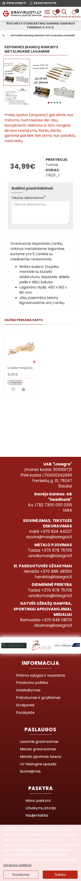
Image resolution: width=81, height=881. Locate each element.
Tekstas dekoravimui (27, 198)
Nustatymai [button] (20, 874)
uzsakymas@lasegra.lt (50, 555)
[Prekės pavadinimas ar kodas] (64, 13)
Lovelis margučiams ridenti (22, 368)
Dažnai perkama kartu (23, 320)
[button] (48, 102)
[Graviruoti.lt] (47, 13)
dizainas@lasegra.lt (53, 625)
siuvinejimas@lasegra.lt (49, 537)
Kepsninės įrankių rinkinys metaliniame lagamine (43, 35)
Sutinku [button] (60, 874)
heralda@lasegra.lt (53, 577)
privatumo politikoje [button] (17, 865)
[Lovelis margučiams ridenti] (21, 348)
